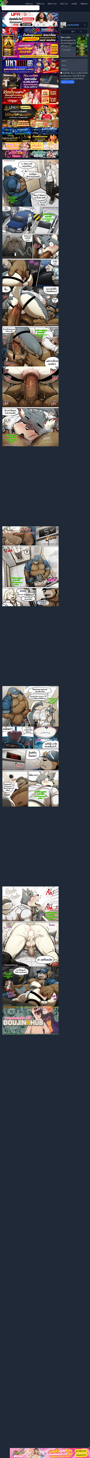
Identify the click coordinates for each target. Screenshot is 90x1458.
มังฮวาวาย (52, 3)
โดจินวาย (40, 3)
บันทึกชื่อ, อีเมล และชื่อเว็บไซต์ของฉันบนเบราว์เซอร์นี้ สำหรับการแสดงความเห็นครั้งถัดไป (74, 76)
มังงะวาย (64, 3)
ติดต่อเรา (84, 3)
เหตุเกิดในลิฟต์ (73, 25)
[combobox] (20, 7)
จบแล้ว (74, 3)
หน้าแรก (29, 3)
